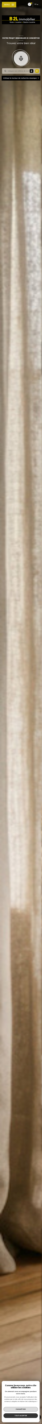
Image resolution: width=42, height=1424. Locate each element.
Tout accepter (21, 1415)
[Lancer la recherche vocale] (21, 58)
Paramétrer (21, 1409)
